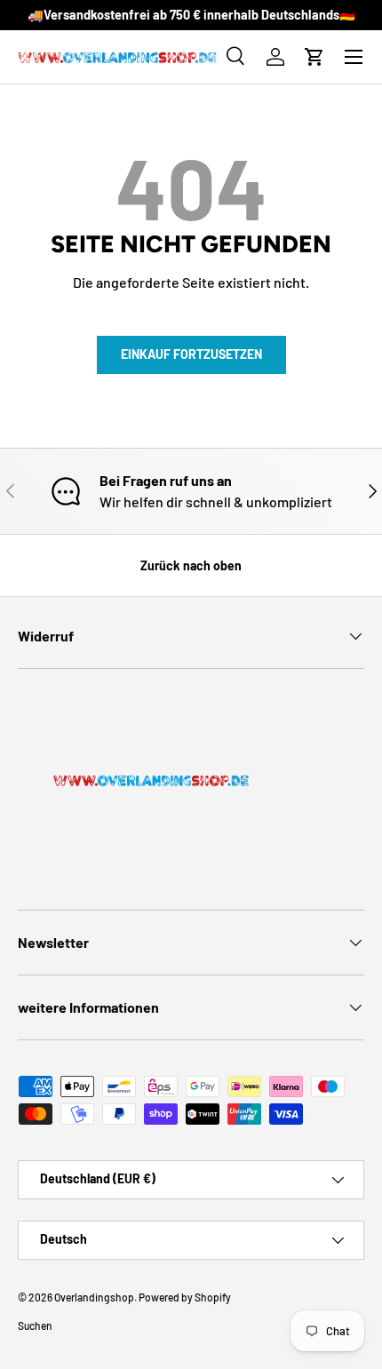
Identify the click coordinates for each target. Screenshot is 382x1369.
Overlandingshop (94, 1297)
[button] (314, 56)
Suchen (35, 1325)
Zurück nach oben (191, 565)
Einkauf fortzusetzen (191, 354)
